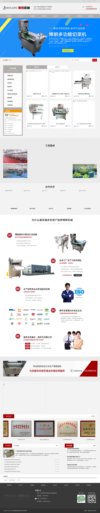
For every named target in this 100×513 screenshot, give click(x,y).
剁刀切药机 (10, 90)
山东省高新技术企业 (85, 439)
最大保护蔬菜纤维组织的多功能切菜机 (12, 459)
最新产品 (57, 67)
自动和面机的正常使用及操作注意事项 (12, 471)
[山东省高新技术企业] (85, 429)
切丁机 (18, 480)
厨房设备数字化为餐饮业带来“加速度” (12, 464)
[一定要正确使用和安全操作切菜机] (8, 453)
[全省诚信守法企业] (16, 429)
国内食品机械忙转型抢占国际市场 (11, 466)
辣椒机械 (9, 97)
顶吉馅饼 (63, 208)
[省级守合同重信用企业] (39, 429)
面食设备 (9, 86)
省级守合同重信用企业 (38, 439)
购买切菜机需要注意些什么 (73, 451)
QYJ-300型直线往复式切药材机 (84, 123)
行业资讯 (16, 445)
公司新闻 (7, 445)
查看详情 (30, 96)
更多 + (57, 445)
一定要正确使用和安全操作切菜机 (23, 451)
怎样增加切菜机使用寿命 (73, 467)
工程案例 (32, 16)
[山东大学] (45, 198)
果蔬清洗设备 (10, 79)
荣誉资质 (9, 416)
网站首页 (8, 16)
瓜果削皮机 (10, 105)
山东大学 (45, 208)
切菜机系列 (10, 75)
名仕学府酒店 (82, 208)
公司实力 (55, 16)
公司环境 (79, 16)
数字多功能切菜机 (60, 123)
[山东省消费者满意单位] (62, 429)
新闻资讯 (44, 16)
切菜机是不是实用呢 (72, 459)
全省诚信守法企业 (15, 439)
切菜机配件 (10, 101)
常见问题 (69, 445)
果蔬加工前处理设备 (12, 94)
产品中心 (84, 1)
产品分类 (13, 68)
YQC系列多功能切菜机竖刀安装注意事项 (12, 462)
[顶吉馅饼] (63, 198)
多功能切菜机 (12, 480)
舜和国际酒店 (8, 208)
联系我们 (94, 1)
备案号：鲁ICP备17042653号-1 (90, 510)
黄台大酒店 (27, 208)
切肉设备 (9, 83)
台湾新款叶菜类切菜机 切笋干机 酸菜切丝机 (38, 123)
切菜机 (10, 60)
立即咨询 (45, 96)
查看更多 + (93, 416)
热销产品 (36, 67)
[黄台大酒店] (26, 198)
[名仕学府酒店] (81, 198)
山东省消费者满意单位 (61, 439)
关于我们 (89, 1)
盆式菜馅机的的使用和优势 (10, 469)
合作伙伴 (67, 16)
